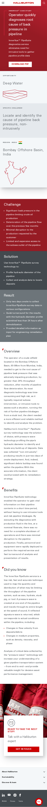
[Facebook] (20, 795)
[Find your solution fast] (39, 802)
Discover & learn (9, 782)
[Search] (44, 3)
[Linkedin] (3, 795)
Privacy (12, 801)
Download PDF (20, 64)
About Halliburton (9, 772)
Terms (21, 801)
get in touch (23, 749)
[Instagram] (15, 795)
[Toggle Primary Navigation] (3, 3)
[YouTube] (9, 795)
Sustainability (8, 777)
